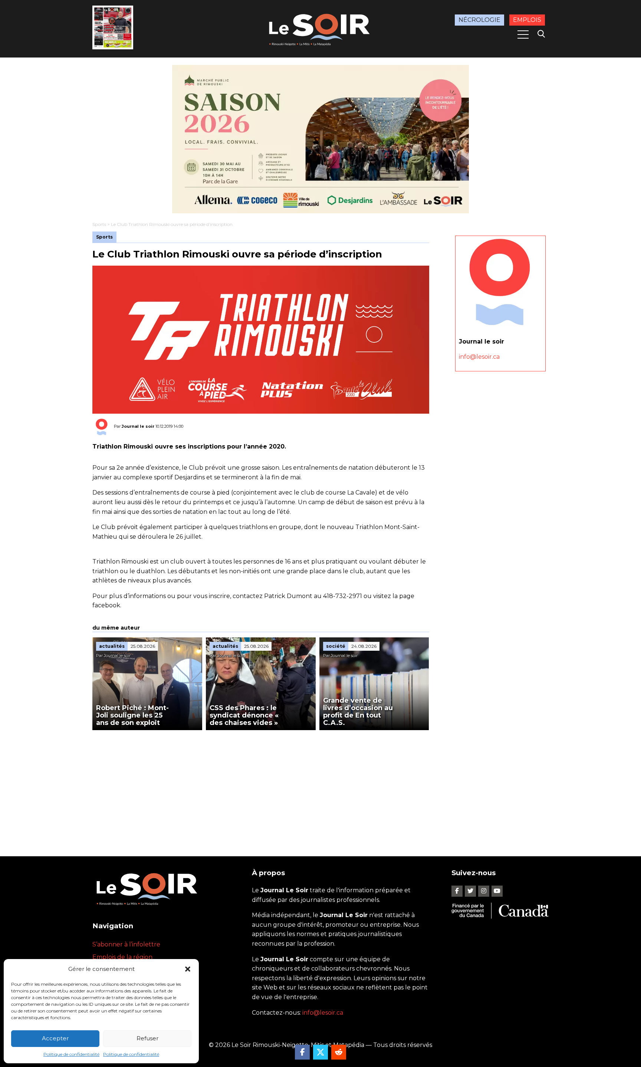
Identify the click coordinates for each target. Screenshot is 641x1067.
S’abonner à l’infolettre (126, 944)
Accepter (55, 1038)
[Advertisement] (260, 786)
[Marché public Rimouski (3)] (320, 139)
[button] (187, 969)
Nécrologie (479, 19)
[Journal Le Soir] (320, 28)
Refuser (147, 1038)
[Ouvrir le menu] (523, 34)
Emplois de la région (122, 957)
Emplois (527, 19)
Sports (99, 224)
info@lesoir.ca (479, 356)
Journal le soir (138, 426)
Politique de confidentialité (71, 1054)
